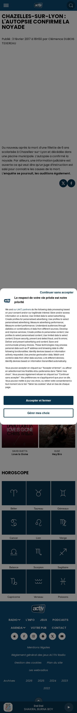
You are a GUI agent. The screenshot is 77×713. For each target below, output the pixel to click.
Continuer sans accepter (56, 292)
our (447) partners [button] (22, 309)
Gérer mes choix (38, 413)
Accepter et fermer (38, 400)
